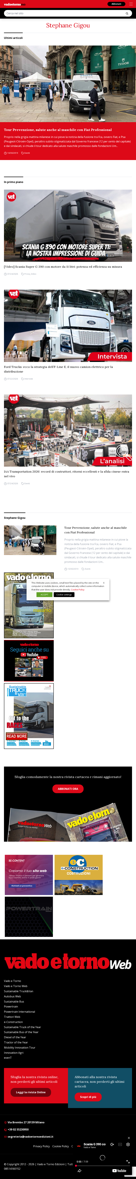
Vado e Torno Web (15, 986)
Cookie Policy (60, 1146)
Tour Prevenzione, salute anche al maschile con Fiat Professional (58, 130)
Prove (27, 274)
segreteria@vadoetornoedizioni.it (30, 1136)
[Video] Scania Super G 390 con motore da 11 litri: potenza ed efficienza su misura (63, 267)
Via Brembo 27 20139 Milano (25, 1122)
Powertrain (11, 1006)
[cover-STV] (68, 716)
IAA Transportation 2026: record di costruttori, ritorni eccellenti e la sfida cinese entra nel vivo (66, 474)
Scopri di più (88, 1097)
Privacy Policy (41, 1146)
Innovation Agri (13, 1053)
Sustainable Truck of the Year (22, 1027)
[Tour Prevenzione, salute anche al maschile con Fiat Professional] (68, 84)
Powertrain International (19, 1011)
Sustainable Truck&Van (18, 991)
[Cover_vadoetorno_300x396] (68, 605)
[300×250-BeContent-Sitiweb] (29, 875)
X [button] (103, 582)
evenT (8, 1058)
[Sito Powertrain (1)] (29, 917)
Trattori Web (12, 1017)
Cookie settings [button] (64, 594)
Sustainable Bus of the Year (21, 1032)
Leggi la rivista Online (31, 1092)
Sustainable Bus (14, 1001)
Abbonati (116, 3)
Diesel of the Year (15, 1037)
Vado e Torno (12, 981)
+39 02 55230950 (18, 1129)
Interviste (28, 378)
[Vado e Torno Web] (15, 4)
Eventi (27, 153)
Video (33, 274)
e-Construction (13, 1022)
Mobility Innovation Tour (19, 1047)
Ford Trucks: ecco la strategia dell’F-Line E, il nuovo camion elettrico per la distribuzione (58, 369)
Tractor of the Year (16, 1042)
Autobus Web (12, 996)
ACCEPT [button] (44, 594)
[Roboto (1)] (68, 660)
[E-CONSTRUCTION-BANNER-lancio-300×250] (79, 875)
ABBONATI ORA (68, 789)
